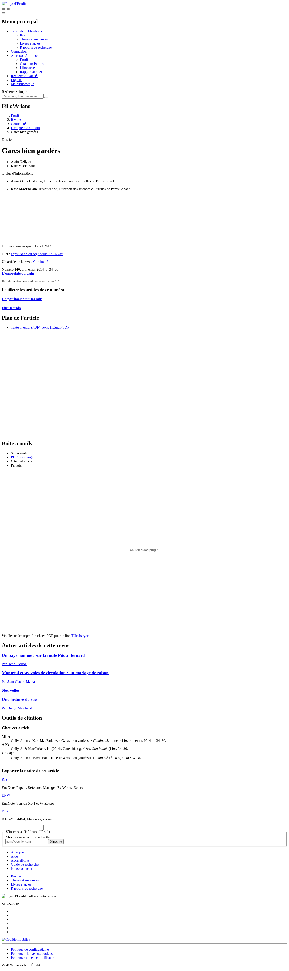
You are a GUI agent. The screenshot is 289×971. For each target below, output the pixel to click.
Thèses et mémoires (34, 39)
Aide (14, 856)
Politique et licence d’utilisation (33, 957)
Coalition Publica (32, 64)
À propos (31, 55)
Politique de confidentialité (30, 949)
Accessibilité (20, 860)
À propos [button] (18, 55)
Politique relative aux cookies (32, 953)
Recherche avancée (24, 76)
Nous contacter (21, 868)
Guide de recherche (25, 864)
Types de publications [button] (26, 31)
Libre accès (28, 68)
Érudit (24, 59)
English (16, 80)
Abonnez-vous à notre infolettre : (28, 837)
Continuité (18, 124)
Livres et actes (30, 43)
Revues (25, 35)
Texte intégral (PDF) (25, 327)
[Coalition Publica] (16, 939)
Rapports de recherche (36, 47)
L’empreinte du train (25, 128)
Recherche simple (14, 92)
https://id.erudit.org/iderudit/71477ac (37, 254)
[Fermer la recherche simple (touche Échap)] (8, 9)
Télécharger (79, 636)
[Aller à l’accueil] (14, 4)
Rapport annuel (31, 72)
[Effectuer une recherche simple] (3, 9)
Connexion (19, 51)
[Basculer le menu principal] (3, 13)
